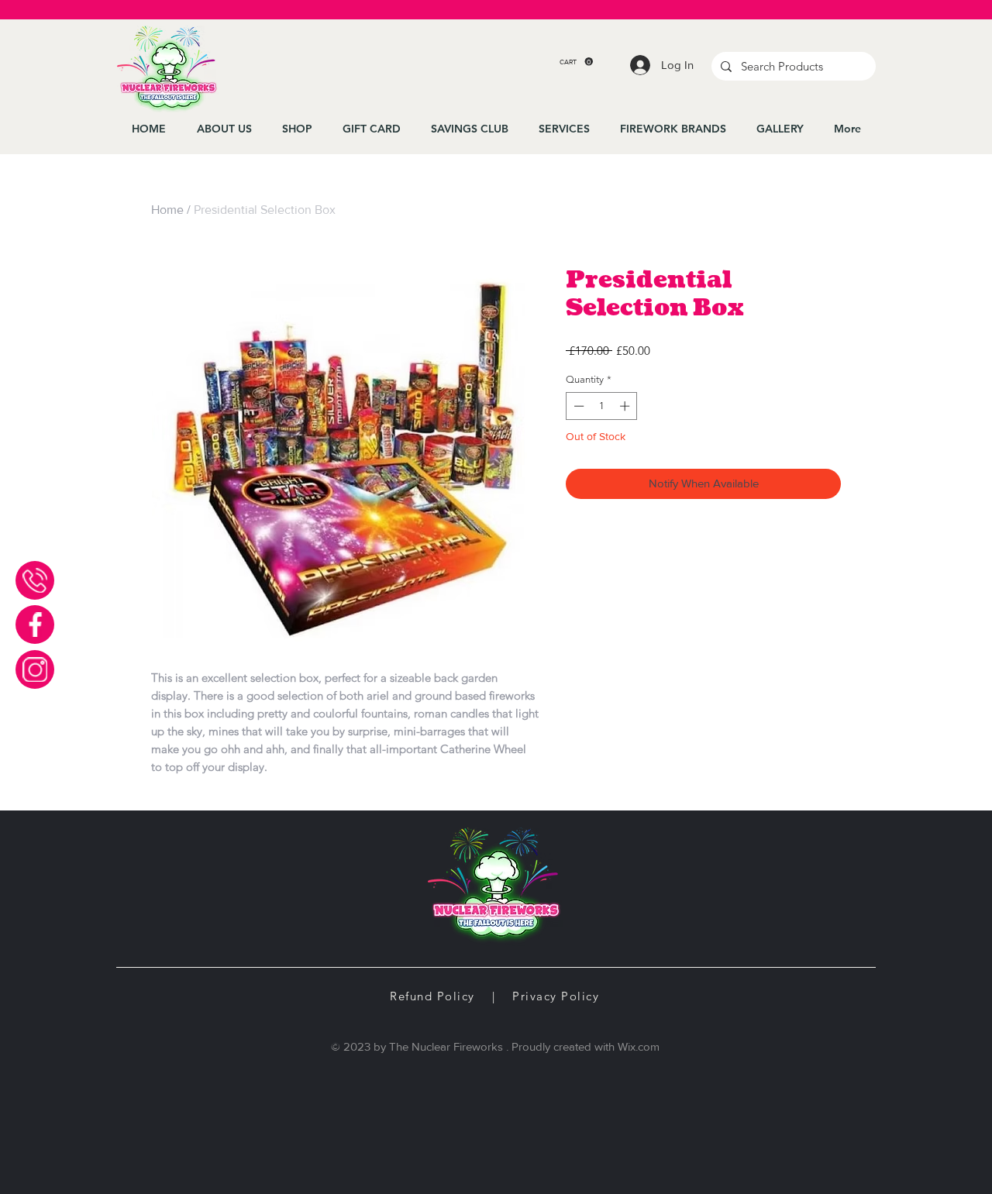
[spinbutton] (602, 406)
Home (167, 209)
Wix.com (639, 1046)
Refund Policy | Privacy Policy (494, 996)
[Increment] (626, 406)
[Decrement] (577, 406)
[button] (576, 61)
